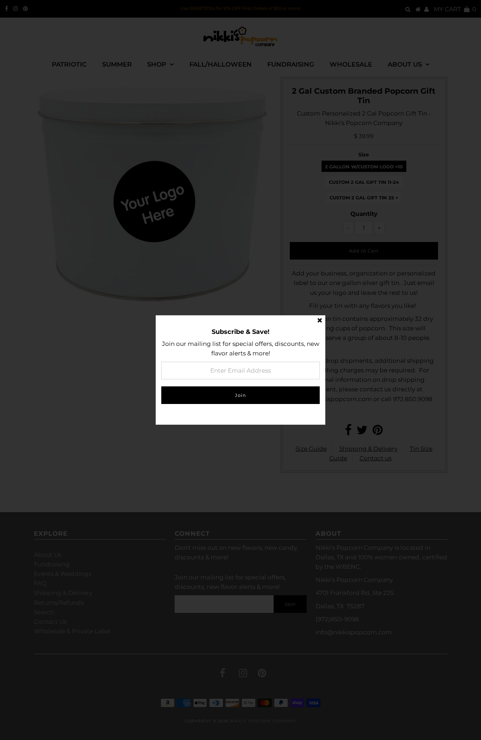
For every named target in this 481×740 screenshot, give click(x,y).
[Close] (319, 321)
